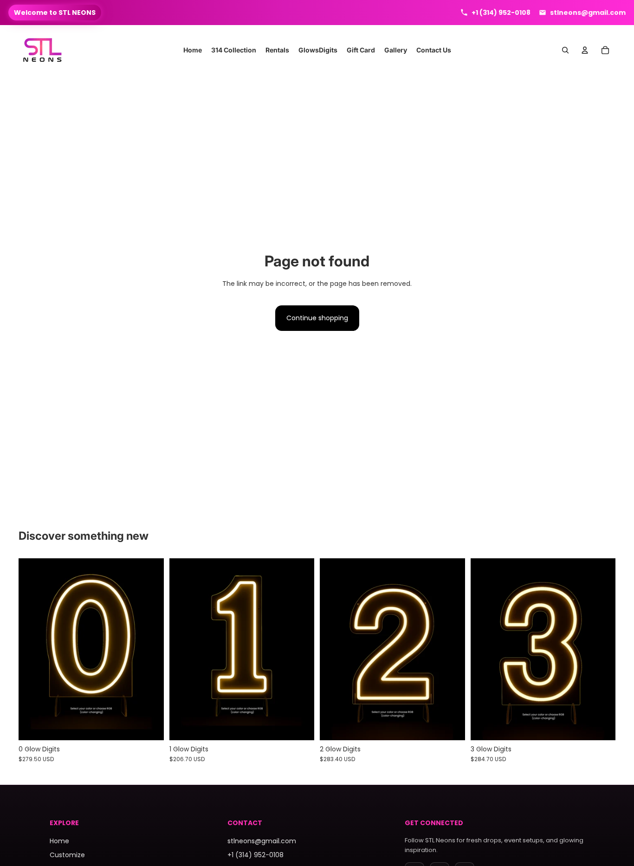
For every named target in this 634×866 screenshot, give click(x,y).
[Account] (585, 50)
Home (59, 841)
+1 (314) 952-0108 (255, 855)
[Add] (450, 725)
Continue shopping (317, 318)
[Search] (565, 50)
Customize (67, 855)
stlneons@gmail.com (261, 841)
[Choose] (149, 725)
